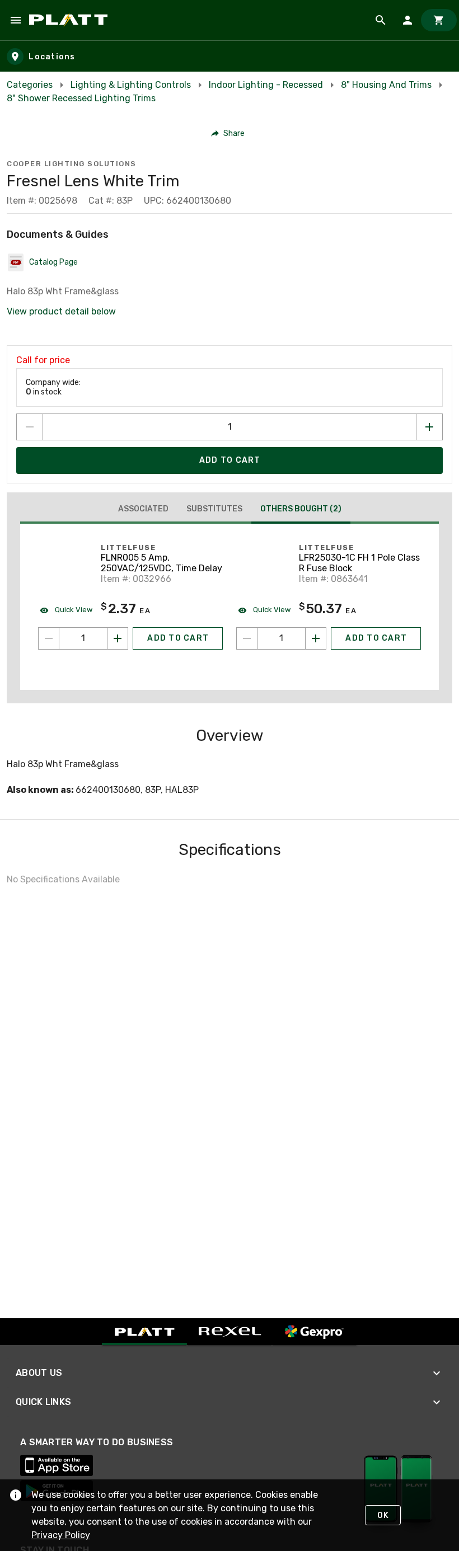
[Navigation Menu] (15, 20)
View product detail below (61, 311)
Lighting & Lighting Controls (131, 84)
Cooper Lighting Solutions (72, 163)
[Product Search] (380, 20)
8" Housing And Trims (386, 84)
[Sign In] (407, 20)
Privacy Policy (60, 1535)
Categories (30, 84)
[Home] (70, 20)
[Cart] (439, 20)
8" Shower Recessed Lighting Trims (81, 98)
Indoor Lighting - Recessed (266, 84)
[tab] (143, 509)
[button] (228, 133)
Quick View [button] (72, 609)
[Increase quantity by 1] (429, 427)
